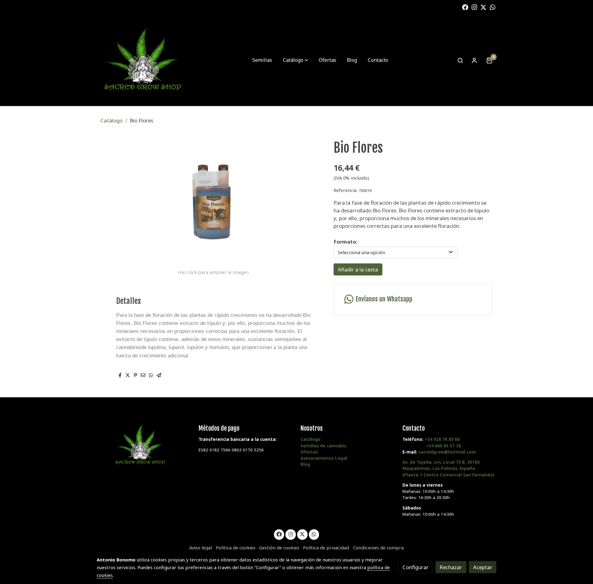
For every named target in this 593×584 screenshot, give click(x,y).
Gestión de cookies (279, 547)
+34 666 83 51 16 (443, 446)
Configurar (415, 567)
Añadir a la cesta (358, 269)
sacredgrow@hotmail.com (447, 452)
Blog (305, 464)
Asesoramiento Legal (324, 458)
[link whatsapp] (492, 7)
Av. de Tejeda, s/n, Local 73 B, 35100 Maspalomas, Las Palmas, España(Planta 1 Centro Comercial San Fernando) (448, 468)
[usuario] (474, 60)
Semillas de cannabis (323, 446)
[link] (142, 60)
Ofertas (309, 452)
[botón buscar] (460, 60)
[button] (295, 60)
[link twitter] (483, 7)
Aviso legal (200, 547)
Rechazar (450, 567)
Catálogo (111, 120)
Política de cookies (235, 547)
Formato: (345, 241)
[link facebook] (465, 7)
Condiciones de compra (378, 547)
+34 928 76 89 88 (442, 439)
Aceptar (482, 567)
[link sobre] (143, 445)
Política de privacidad (326, 547)
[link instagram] (474, 7)
